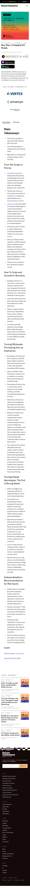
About (3, 849)
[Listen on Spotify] (8, 66)
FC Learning (5, 841)
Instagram (5, 865)
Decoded (4, 809)
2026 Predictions (6, 797)
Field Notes (5, 825)
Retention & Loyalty (7, 787)
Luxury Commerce (7, 792)
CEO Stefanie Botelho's (14, 173)
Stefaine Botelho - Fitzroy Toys (14, 653)
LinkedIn (4, 870)
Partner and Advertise (8, 853)
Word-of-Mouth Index (8, 832)
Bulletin (9, 534)
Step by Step (5, 806)
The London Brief (6, 828)
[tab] (6, 122)
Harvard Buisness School (15, 201)
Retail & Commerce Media (9, 776)
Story (16, 531)
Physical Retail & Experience (9, 790)
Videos (4, 839)
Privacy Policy (13, 877)
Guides (4, 834)
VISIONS (4, 830)
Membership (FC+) (7, 856)
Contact (4, 877)
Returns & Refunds (19, 880)
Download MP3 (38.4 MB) (12, 658)
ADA (15, 509)
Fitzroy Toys (11, 204)
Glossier (19, 557)
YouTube (4, 872)
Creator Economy (6, 785)
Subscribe (4, 858)
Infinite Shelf (5, 811)
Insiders (4, 823)
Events (4, 851)
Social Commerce (6, 781)
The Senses (5, 821)
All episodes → (6, 813)
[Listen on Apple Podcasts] (8, 62)
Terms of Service (7, 880)
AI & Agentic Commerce (8, 783)
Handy (9, 544)
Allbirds (9, 560)
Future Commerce (7, 804)
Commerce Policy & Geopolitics (10, 794)
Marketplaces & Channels (8, 778)
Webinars (4, 837)
